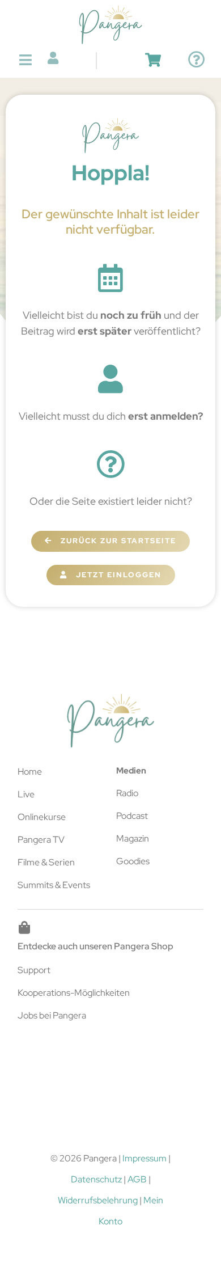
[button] (26, 60)
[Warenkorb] (153, 60)
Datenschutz (96, 1179)
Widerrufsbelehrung (98, 1200)
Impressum (144, 1158)
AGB (137, 1179)
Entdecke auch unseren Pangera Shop (95, 946)
